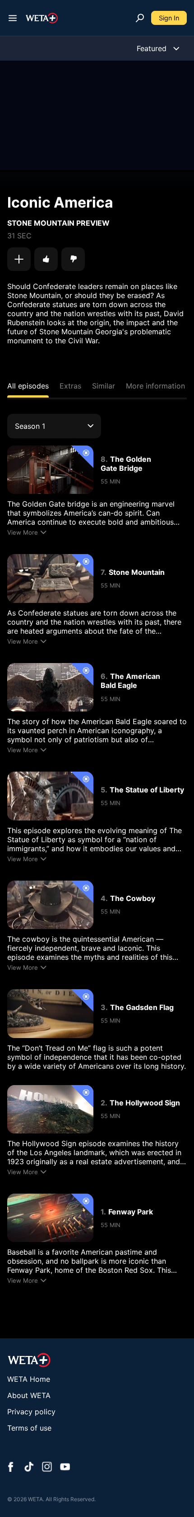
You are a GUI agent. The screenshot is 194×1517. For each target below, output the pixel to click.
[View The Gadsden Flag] (50, 1013)
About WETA (29, 1395)
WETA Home (28, 1379)
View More (22, 532)
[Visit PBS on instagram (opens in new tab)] (47, 1467)
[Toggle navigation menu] (13, 18)
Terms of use (29, 1427)
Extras (70, 385)
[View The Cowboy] (50, 905)
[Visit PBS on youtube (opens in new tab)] (65, 1467)
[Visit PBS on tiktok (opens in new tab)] (28, 1467)
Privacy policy (31, 1411)
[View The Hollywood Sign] (50, 1109)
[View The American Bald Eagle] (50, 687)
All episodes (28, 385)
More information (155, 385)
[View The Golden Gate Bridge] (50, 470)
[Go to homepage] (41, 18)
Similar (103, 385)
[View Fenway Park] (50, 1218)
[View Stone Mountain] (50, 578)
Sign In (169, 18)
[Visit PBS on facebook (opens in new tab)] (10, 1467)
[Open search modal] (140, 18)
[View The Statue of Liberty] (50, 796)
